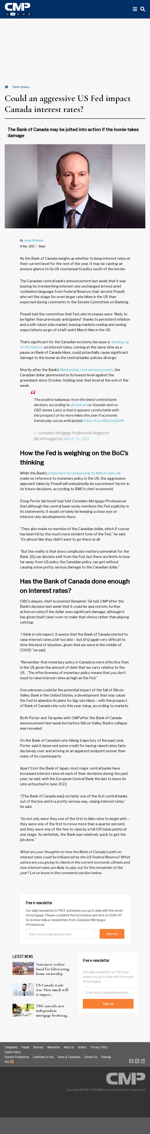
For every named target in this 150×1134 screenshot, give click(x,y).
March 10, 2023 (76, 438)
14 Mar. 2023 (27, 246)
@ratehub (78, 405)
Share (41, 246)
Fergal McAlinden (33, 240)
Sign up (111, 934)
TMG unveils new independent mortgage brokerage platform (52, 1011)
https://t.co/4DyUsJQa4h (103, 421)
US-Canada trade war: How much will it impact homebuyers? (52, 990)
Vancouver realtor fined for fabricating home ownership (52, 969)
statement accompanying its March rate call (84, 473)
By (31, 240)
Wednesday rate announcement (86, 370)
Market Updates (21, 87)
